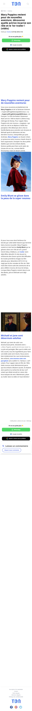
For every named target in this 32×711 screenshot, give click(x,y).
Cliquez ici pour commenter (11, 450)
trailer (22, 252)
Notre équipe (16, 693)
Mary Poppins (13, 137)
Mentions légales (16, 695)
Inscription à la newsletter (16, 689)
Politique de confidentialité (16, 697)
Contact (16, 691)
